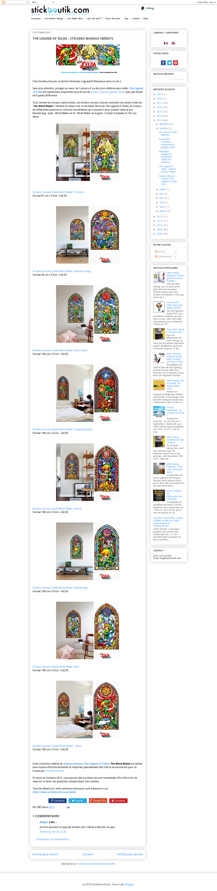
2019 (160, 94)
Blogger (129, 884)
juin (161, 193)
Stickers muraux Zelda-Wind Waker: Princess (58, 192)
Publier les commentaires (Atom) (96, 863)
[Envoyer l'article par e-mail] (67, 807)
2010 (160, 225)
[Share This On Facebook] (57, 802)
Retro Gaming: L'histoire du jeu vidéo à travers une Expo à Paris (174, 357)
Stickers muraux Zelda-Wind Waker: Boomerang (60, 587)
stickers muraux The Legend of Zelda (86, 763)
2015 (160, 111)
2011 (160, 221)
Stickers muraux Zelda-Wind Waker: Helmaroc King (62, 271)
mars (162, 206)
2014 (160, 116)
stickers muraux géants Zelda (107, 91)
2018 (160, 98)
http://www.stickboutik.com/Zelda (54, 792)
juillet (162, 189)
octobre (163, 128)
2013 (160, 120)
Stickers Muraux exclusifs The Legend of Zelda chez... (168, 180)
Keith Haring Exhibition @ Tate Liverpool (175, 440)
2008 (160, 234)
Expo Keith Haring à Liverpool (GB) (175, 330)
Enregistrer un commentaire (53, 839)
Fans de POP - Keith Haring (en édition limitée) (174, 305)
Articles (161, 251)
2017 (160, 103)
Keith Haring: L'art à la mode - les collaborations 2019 (175, 384)
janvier (162, 211)
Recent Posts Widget (177, 79)
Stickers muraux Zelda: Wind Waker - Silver (57, 745)
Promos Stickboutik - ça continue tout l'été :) (175, 411)
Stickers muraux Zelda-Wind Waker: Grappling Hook (62, 429)
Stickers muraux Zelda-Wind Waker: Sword (57, 508)
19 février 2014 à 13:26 (53, 831)
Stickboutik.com (54, 770)
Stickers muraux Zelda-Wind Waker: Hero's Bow (60, 350)
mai (161, 198)
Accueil (88, 854)
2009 (160, 229)
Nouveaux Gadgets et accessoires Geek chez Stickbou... (165, 156)
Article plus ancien (130, 854)
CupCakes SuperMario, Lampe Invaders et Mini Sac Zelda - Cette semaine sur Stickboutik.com (168, 522)
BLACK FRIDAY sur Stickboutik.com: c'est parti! (174, 495)
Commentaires (164, 256)
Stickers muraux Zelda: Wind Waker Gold (56, 666)
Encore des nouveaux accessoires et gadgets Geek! (167, 143)
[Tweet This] (78, 802)
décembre (164, 124)
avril (161, 202)
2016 (160, 107)
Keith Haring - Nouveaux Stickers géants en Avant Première (175, 277)
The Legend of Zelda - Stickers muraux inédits (167, 169)
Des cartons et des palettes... (168, 133)
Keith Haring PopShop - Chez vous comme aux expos (174, 468)
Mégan (44, 822)
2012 (160, 216)
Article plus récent (45, 854)
